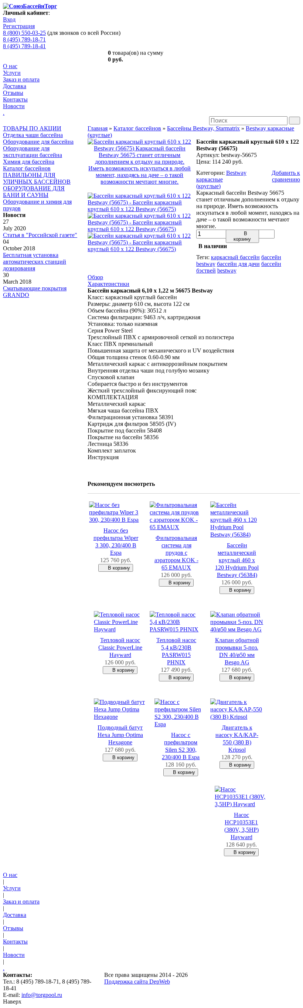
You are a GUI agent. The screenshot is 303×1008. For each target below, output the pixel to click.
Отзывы (13, 93)
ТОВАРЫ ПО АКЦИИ (32, 128)
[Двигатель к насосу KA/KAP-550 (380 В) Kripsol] (236, 717)
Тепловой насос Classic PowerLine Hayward (120, 647)
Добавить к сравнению (286, 176)
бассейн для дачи (238, 264)
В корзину (242, 236)
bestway (226, 270)
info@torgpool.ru (41, 995)
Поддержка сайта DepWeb (137, 981)
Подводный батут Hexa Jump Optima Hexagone (120, 734)
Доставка (14, 86)
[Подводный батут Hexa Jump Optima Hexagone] (120, 717)
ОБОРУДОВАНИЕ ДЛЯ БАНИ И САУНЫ (34, 191)
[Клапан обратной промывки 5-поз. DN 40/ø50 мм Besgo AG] (236, 629)
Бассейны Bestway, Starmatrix (203, 128)
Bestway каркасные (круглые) (221, 179)
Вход (9, 19)
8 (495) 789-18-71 (24, 39)
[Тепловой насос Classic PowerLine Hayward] (120, 629)
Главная (98, 128)
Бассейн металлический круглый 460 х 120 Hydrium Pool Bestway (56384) (237, 560)
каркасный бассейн (235, 257)
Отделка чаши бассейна (33, 135)
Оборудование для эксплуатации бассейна (32, 151)
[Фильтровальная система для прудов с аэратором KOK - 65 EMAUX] (176, 527)
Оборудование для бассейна (38, 141)
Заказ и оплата (21, 79)
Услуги (12, 73)
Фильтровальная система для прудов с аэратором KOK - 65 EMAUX (176, 553)
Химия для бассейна (28, 161)
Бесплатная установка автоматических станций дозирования (34, 261)
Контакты (15, 99)
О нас (10, 66)
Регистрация (19, 26)
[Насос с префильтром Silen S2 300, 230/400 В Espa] (181, 724)
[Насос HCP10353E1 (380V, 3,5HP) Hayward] (241, 804)
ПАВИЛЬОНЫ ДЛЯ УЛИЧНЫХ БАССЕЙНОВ (37, 178)
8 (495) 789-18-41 (24, 46)
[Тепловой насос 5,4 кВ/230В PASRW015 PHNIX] (176, 629)
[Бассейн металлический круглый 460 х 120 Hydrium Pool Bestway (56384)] (236, 534)
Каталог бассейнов (27, 168)
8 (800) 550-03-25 (24, 33)
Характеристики (108, 284)
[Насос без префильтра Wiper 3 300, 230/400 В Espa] (115, 520)
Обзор (95, 277)
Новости (14, 106)
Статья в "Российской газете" (40, 235)
